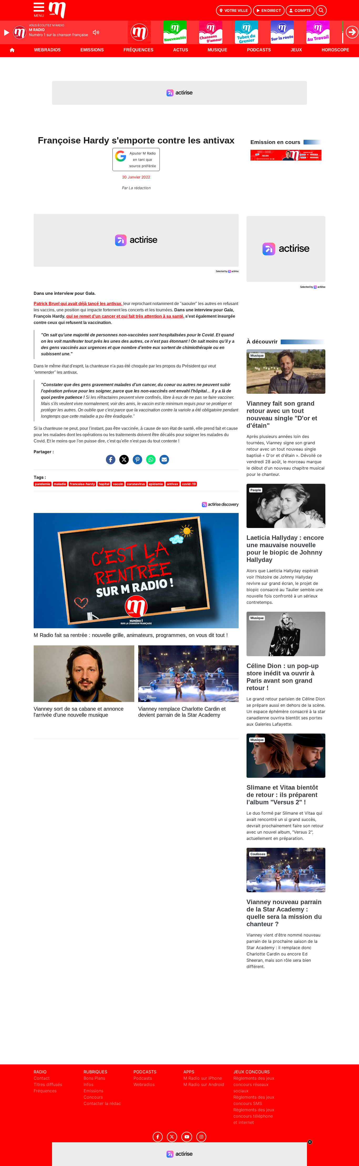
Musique (217, 50)
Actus (180, 50)
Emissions (92, 50)
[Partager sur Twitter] (123, 462)
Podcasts (259, 50)
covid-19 (189, 484)
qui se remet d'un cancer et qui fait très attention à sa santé (124, 316)
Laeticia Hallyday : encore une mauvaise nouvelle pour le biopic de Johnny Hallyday (285, 548)
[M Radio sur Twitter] (172, 1137)
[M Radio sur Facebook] (158, 1137)
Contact (42, 1078)
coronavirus (136, 484)
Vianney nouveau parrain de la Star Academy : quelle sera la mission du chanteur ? (284, 913)
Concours (93, 1097)
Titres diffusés (48, 1084)
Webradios (47, 50)
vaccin (118, 484)
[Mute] (96, 32)
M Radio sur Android (203, 1084)
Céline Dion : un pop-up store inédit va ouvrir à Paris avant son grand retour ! (283, 676)
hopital (104, 484)
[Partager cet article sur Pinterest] (136, 462)
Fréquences (138, 50)
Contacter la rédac (102, 1103)
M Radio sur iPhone (202, 1078)
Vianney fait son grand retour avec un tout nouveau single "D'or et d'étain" (282, 414)
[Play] (7, 32)
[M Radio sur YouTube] (186, 1137)
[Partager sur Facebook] (109, 462)
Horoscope (335, 50)
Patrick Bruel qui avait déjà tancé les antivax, (78, 303)
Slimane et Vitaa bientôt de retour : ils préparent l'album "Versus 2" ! (282, 795)
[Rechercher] (321, 10)
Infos (88, 1084)
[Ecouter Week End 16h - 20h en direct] (285, 154)
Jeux (296, 50)
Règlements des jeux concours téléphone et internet (253, 1116)
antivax (172, 484)
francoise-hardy (82, 484)
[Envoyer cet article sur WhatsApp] (149, 462)
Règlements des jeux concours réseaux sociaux (253, 1084)
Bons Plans (94, 1078)
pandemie (42, 484)
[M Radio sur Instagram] (201, 1137)
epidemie (156, 484)
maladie (60, 484)
